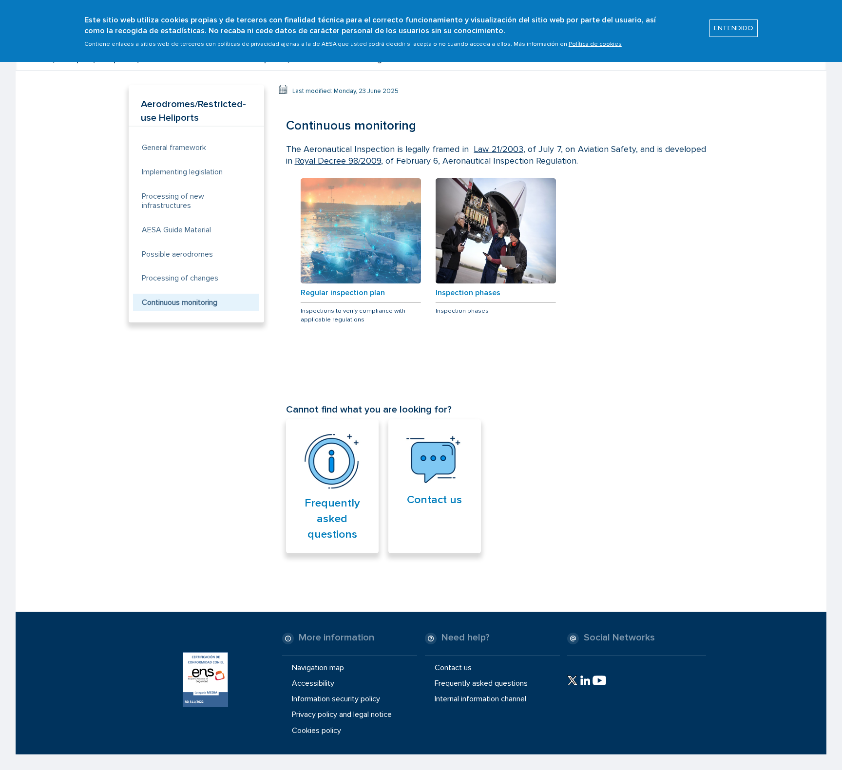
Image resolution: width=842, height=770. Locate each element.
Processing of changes (180, 278)
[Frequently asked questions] (332, 462)
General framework (174, 147)
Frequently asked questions (332, 518)
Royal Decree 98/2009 (338, 160)
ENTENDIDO (733, 28)
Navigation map (318, 668)
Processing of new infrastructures (173, 200)
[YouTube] (599, 680)
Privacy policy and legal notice (342, 714)
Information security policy (336, 699)
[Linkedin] (585, 680)
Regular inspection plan (343, 293)
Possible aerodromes (177, 254)
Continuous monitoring (179, 302)
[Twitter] (572, 680)
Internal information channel (480, 699)
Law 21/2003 (498, 149)
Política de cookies (595, 44)
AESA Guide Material (176, 230)
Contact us (434, 500)
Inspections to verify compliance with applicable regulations (353, 315)
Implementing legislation (182, 172)
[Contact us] (434, 460)
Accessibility (313, 683)
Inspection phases (468, 293)
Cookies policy (316, 730)
